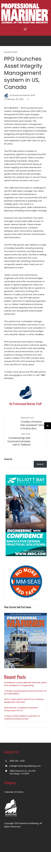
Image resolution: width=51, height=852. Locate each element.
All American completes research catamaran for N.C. (21, 709)
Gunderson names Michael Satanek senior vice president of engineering (25, 684)
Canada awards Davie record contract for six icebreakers (25, 692)
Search (8, 459)
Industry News (10, 52)
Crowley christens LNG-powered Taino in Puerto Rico (32, 423)
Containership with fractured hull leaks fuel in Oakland (18, 439)
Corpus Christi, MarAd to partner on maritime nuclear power (22, 717)
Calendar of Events (13, 791)
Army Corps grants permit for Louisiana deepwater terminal (24, 700)
